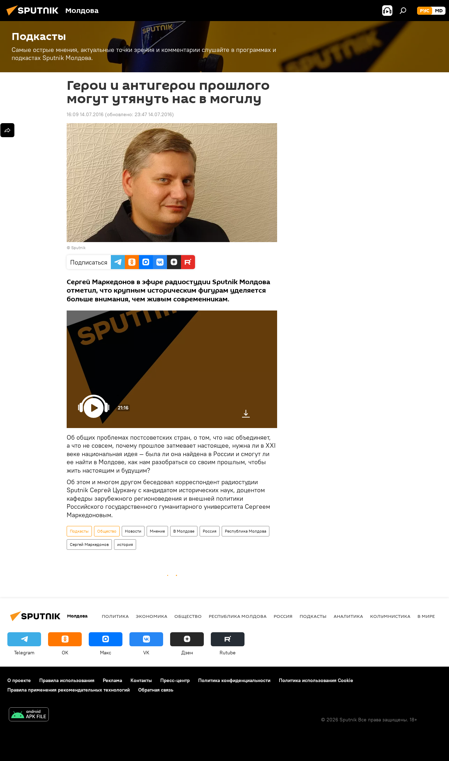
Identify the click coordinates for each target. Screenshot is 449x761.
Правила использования (66, 680)
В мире (426, 616)
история (125, 544)
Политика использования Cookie (316, 680)
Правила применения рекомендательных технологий (68, 690)
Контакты (141, 680)
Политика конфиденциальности (234, 680)
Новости (133, 531)
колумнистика (390, 616)
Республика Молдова (245, 531)
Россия (209, 531)
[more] (7, 130)
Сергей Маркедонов (89, 544)
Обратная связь (155, 690)
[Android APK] (29, 715)
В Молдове (183, 531)
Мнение (157, 531)
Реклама (112, 680)
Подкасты (79, 531)
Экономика (151, 616)
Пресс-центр (175, 680)
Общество (106, 531)
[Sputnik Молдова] (34, 16)
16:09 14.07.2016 (85, 114)
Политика (115, 616)
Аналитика (348, 616)
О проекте (19, 680)
